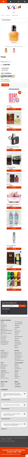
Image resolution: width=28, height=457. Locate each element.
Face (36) (16, 372)
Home (3, 15)
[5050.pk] (14, 6)
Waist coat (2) (17, 359)
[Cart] (24, 1)
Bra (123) (16, 365)
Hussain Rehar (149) (4, 341)
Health (2, 350)
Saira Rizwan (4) (4, 325)
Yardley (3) (17, 338)
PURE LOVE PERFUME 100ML (12, 225)
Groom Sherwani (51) (18, 356)
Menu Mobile (3, 1)
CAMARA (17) (17, 325)
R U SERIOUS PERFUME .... (11, 167)
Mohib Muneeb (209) (4, 342)
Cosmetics (3, 371)
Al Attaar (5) (17, 327)
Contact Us (3, 384)
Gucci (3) (16, 334)
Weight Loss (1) (4, 357)
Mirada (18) (17, 340)
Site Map (2, 386)
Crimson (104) (3, 338)
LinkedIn (9, 312)
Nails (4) (16, 375)
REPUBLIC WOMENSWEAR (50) (6, 330)
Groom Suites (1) (18, 357)
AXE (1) (16, 329)
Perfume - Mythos (10, 266)
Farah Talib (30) (3, 326)
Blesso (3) (3, 376)
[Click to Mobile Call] (2, 76)
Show (26, 19)
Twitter (6, 312)
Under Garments (19, 362)
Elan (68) (2, 323)
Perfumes (8, 15)
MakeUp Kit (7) (17, 376)
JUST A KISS (9, 106)
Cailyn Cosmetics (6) (5, 378)
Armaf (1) (16, 347)
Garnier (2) (3, 375)
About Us (2, 383)
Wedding (17, 350)
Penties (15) (17, 367)
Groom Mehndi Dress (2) (19, 360)
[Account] (10, 1)
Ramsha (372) (3, 337)
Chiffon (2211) (3, 364)
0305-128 (8, 76)
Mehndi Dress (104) (18, 353)
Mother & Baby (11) (4, 356)
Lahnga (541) (3, 368)
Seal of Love (9, 184)
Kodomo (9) (3, 374)
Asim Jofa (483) (4, 336)
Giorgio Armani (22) (18, 323)
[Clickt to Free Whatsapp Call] (13, 76)
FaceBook (3, 312)
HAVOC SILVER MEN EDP (11, 245)
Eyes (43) (16, 374)
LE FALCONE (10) (17, 331)
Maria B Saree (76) (4, 365)
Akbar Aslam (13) (4, 329)
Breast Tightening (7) (5, 353)
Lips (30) (16, 378)
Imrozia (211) (3, 340)
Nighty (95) (17, 364)
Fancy (2, 362)
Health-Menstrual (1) (4, 352)
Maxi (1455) (3, 367)
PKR (18, 1)
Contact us (4, 439)
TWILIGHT (8, 126)
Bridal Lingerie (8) (18, 368)
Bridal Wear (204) (18, 352)
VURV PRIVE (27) (17, 342)
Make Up (17, 371)
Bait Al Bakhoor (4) (18, 336)
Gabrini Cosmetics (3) (5, 372)
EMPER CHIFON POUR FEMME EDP (13, 204)
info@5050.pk (7, 73)
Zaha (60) (2, 327)
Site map (9, 439)
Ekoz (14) (16, 345)
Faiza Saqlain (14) (4, 344)
